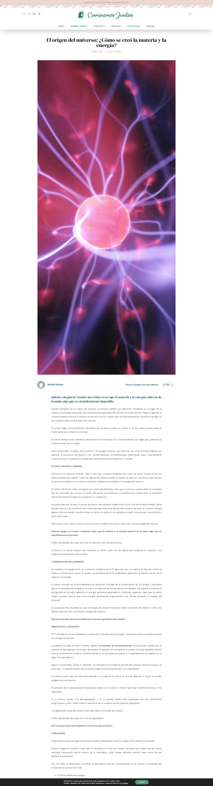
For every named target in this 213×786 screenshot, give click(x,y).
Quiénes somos (79, 26)
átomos (129, 385)
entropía (146, 385)
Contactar (133, 26)
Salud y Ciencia (114, 52)
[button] (190, 14)
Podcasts (99, 26)
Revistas (116, 26)
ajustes (125, 783)
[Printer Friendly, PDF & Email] (168, 384)
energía (137, 385)
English (150, 26)
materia (154, 385)
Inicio (61, 26)
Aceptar (142, 782)
